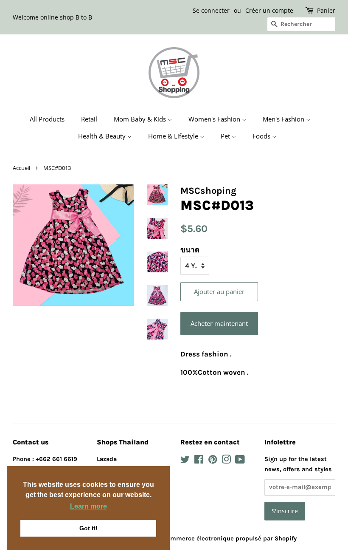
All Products (47, 119)
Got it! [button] (88, 528)
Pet (226, 136)
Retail (89, 119)
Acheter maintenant (219, 323)
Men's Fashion (284, 119)
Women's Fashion (215, 119)
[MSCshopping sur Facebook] (199, 461)
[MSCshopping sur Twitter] (185, 461)
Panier (326, 10)
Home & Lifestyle (174, 136)
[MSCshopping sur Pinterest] (212, 461)
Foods (262, 136)
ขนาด (189, 250)
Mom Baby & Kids (141, 119)
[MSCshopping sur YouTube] (240, 461)
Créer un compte (269, 10)
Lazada (107, 459)
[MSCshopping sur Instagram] (226, 461)
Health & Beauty (102, 136)
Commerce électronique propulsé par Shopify (230, 538)
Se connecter (211, 10)
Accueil (21, 168)
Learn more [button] (88, 506)
